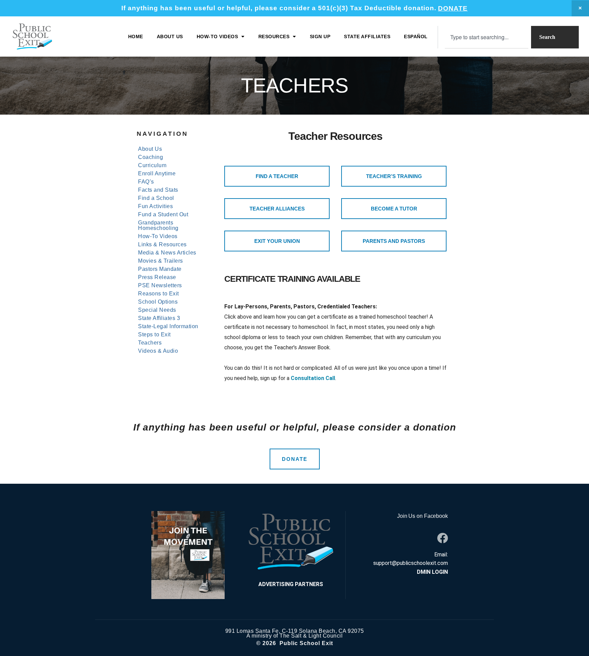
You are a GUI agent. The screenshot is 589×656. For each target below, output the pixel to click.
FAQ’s (146, 182)
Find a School (156, 198)
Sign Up (320, 36)
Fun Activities (155, 206)
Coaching (150, 157)
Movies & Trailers (160, 261)
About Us (170, 36)
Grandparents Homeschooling (158, 225)
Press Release (157, 277)
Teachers (150, 343)
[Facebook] (442, 538)
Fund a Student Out (163, 214)
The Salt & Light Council (311, 636)
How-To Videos (158, 236)
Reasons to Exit (158, 293)
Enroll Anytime (157, 173)
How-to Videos (217, 36)
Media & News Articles (167, 253)
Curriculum (152, 165)
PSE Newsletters (160, 285)
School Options (158, 302)
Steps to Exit (154, 334)
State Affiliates (367, 36)
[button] (221, 36)
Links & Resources (162, 244)
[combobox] (486, 37)
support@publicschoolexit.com (410, 563)
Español (416, 36)
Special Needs (157, 310)
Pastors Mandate (160, 269)
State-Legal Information (168, 326)
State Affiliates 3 (159, 318)
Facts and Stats (158, 190)
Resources (274, 36)
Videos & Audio (158, 351)
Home (135, 36)
